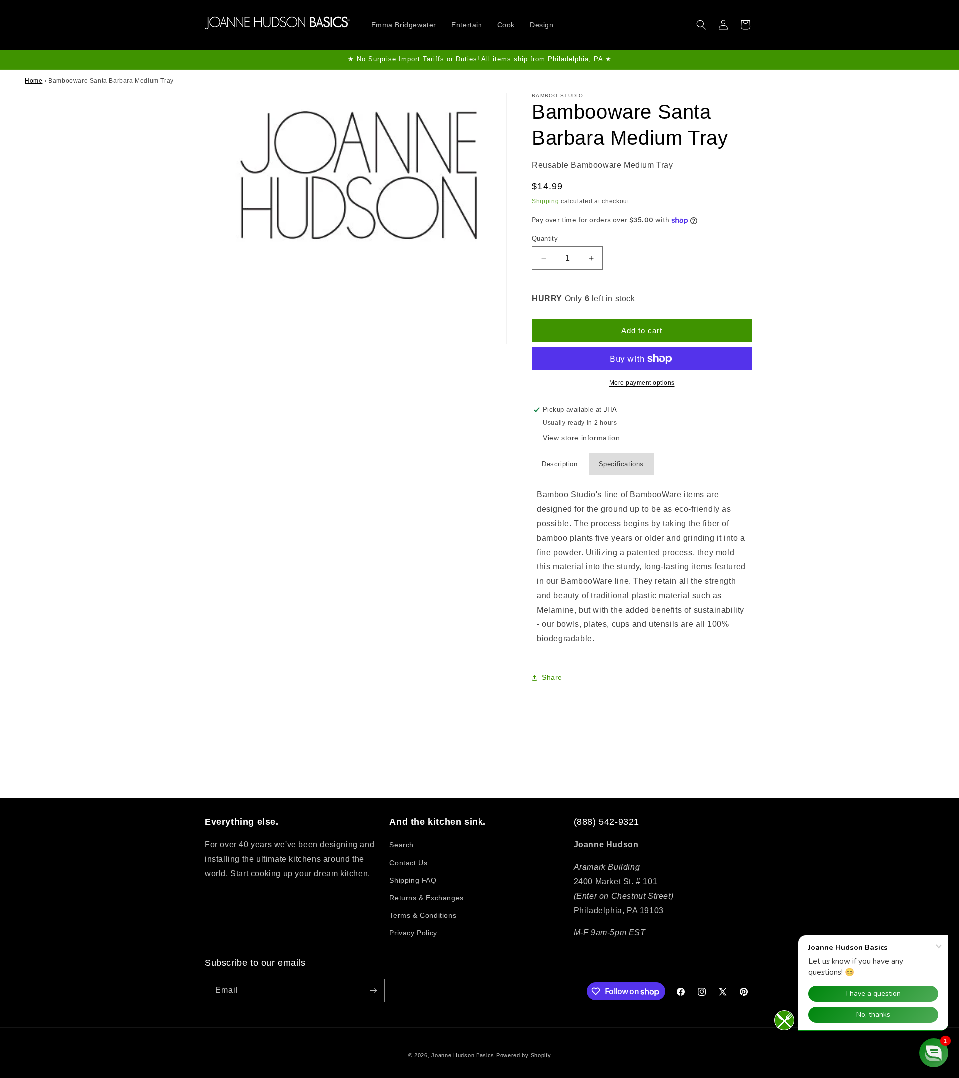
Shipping (545, 201)
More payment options (642, 382)
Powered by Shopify (523, 1055)
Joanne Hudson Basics (462, 1055)
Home (33, 80)
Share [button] (552, 677)
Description (560, 464)
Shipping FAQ (412, 880)
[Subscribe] (373, 990)
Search (401, 845)
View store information (581, 438)
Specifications (621, 464)
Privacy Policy (413, 933)
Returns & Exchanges (426, 898)
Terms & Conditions (422, 915)
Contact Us (408, 863)
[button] (701, 25)
